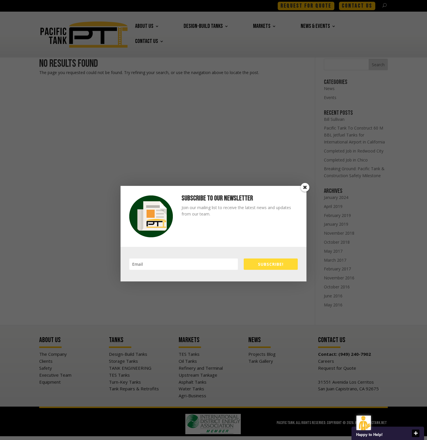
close (415, 433)
